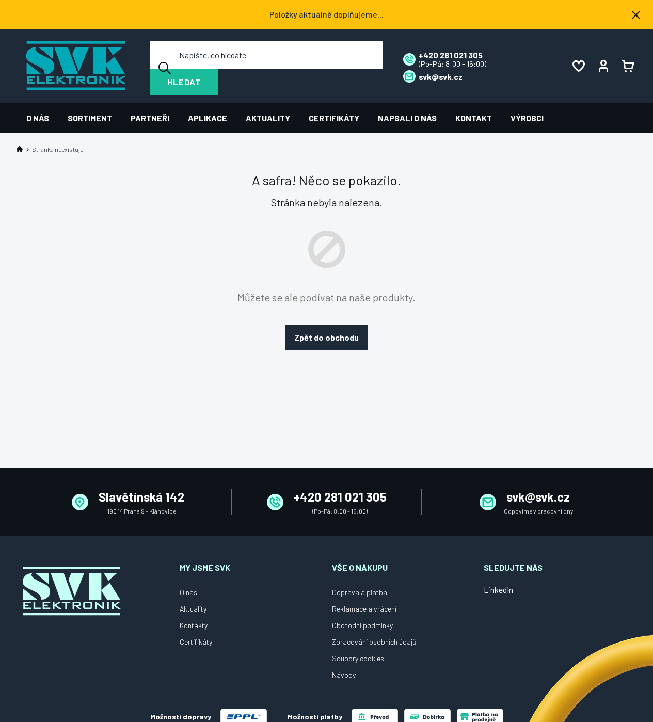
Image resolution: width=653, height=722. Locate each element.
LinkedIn (498, 590)
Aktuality (193, 608)
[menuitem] (42, 118)
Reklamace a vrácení (364, 608)
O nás (188, 592)
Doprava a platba (359, 592)
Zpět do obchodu (326, 337)
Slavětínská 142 (141, 496)
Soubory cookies (358, 658)
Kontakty (194, 625)
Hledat (184, 82)
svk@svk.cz (538, 496)
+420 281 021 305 (340, 496)
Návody (344, 674)
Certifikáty (196, 641)
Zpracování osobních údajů (374, 641)
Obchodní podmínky (362, 625)
